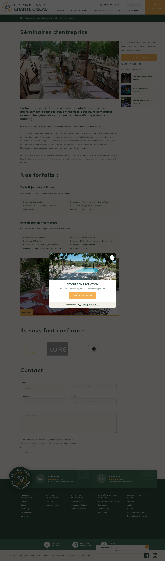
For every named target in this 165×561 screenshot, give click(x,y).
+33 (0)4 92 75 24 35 (91, 305)
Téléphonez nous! (82, 296)
